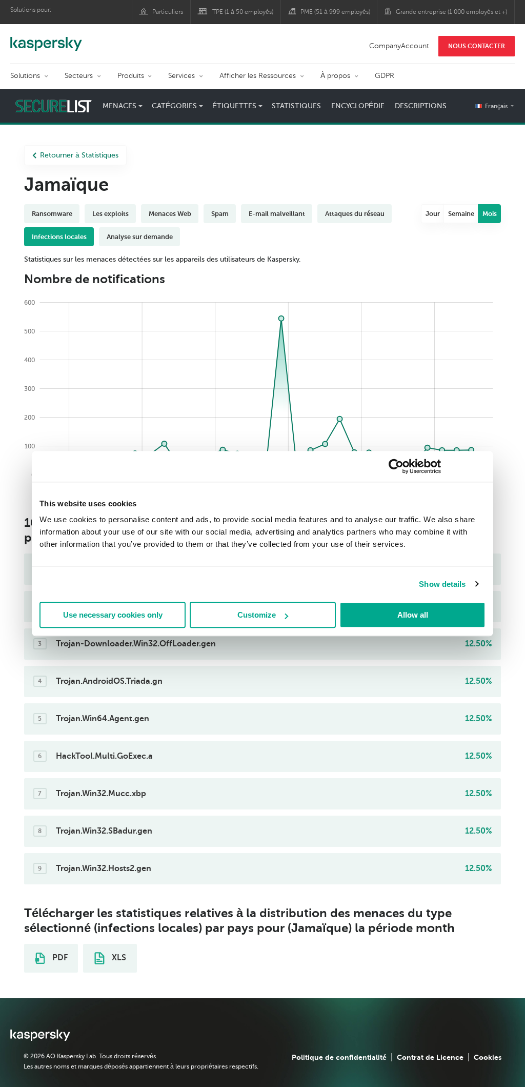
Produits (130, 76)
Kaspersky (46, 38)
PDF (59, 957)
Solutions (25, 76)
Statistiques (296, 106)
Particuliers (167, 11)
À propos (335, 76)
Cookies (487, 1057)
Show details (442, 584)
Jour (433, 214)
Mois (489, 214)
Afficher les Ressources (257, 76)
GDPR (384, 76)
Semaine (461, 214)
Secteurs (79, 76)
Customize (256, 614)
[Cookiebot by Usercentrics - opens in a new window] (396, 466)
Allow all (412, 614)
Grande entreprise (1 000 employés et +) (451, 11)
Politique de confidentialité (339, 1057)
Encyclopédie (358, 106)
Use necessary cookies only (113, 614)
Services (181, 76)
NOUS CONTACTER (476, 46)
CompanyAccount (399, 46)
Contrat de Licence (430, 1057)
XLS (118, 957)
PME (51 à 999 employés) (335, 11)
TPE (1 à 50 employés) (242, 11)
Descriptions (421, 106)
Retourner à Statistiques (79, 155)
